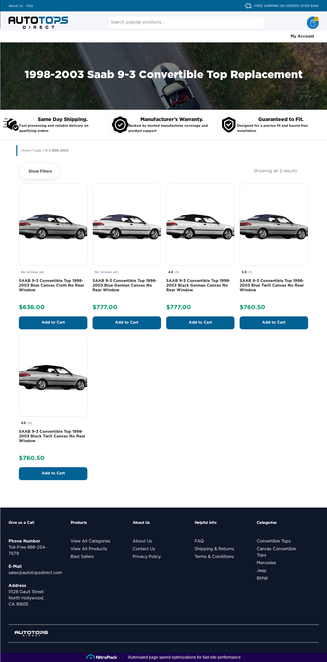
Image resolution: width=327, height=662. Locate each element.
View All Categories (90, 541)
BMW (262, 578)
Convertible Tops (274, 541)
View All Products (89, 549)
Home (25, 150)
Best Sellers (82, 557)
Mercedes (266, 563)
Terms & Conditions (214, 557)
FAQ (29, 6)
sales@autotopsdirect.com (35, 573)
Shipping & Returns (214, 549)
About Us (16, 6)
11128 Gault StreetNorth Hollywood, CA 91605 (26, 598)
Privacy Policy (147, 557)
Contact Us (144, 549)
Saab (38, 150)
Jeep (262, 571)
